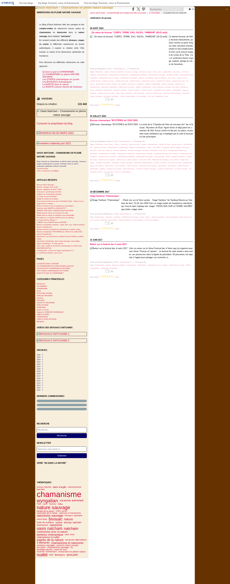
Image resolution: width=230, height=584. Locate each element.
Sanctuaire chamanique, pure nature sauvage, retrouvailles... (59, 241)
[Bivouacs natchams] (62, 334)
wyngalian (47, 500)
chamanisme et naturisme (67, 543)
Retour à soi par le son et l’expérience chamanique (55, 206)
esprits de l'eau (60, 549)
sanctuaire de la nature (47, 513)
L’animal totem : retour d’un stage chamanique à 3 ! (55, 250)
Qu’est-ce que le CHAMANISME (58, 71)
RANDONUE (41, 307)
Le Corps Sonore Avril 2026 (47, 196)
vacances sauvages (46, 545)
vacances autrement (71, 500)
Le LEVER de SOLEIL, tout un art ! (49, 253)
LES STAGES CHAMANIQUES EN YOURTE (53, 271)
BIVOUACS (41, 284)
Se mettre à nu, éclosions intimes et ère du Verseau (55, 217)
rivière (59, 522)
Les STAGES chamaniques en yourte (60, 79)
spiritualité (72, 554)
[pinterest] (144, 9)
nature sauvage (53, 507)
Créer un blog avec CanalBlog (48, 171)
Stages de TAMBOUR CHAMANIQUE (50, 312)
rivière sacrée (61, 511)
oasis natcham (49, 528)
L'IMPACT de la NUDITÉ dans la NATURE (52, 222)
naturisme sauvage (50, 515)
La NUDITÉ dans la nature (55, 84)
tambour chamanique (50, 534)
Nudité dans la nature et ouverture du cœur (52, 213)
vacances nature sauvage (67, 545)
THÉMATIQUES (42, 317)
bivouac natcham (73, 522)
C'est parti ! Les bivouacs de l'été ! (49, 192)
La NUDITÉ (48, 87)
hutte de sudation (45, 522)
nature (68, 519)
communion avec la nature (52, 531)
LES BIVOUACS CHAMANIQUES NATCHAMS (53, 268)
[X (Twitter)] (138, 9)
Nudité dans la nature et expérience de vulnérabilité (55, 215)
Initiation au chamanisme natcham (49, 194)
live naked (41, 547)
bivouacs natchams (73, 516)
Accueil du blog (42, 168)
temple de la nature (45, 511)
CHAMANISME (42, 288)
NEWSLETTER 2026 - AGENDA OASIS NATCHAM (55, 210)
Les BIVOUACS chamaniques (57, 81)
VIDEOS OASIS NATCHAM (46, 319)
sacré (45, 504)
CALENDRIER (42, 286)
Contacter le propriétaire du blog (54, 123)
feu (71, 547)
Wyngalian (40, 321)
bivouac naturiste (44, 487)
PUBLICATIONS (42, 305)
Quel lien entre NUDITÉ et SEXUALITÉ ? (51, 208)
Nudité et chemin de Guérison (47, 199)
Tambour (52, 504)
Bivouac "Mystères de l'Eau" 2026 (49, 189)
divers (39, 291)
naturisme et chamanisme (70, 513)
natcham (71, 528)
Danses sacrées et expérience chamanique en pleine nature (58, 229)
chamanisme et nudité (48, 537)
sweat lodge (42, 519)
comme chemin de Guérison (68, 87)
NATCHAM (40, 300)
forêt (51, 555)
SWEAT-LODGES (43, 314)
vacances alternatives (76, 540)
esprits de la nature (50, 539)
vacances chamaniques (47, 552)
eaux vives (70, 535)
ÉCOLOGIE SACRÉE (44, 293)
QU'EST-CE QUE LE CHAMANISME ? (50, 273)
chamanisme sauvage (58, 547)
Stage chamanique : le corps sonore (50, 243)
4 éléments (43, 543)
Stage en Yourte (43, 310)
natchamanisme (74, 487)
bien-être (41, 489)
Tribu (39, 504)
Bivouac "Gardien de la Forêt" (47, 187)
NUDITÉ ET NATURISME (46, 303)
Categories (154, 13)
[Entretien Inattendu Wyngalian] (62, 143)
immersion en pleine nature (72, 552)
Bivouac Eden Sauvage (45, 185)
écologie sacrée (44, 549)
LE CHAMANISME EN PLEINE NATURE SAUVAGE (55, 266)
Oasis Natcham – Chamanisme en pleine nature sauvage (118, 13)
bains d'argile (59, 487)
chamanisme (59, 494)
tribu (60, 504)
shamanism (42, 525)
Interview (40, 298)
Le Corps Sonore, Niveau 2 (46, 220)
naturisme (56, 525)
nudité (42, 555)
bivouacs (60, 554)
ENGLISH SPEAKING (45, 295)
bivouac (55, 519)
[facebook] (133, 9)
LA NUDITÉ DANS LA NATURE (48, 264)
